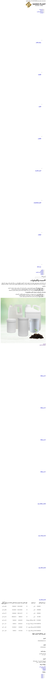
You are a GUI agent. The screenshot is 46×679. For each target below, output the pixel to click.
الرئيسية (41, 10)
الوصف (44, 343)
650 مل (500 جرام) (42, 567)
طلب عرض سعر (42, 666)
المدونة (42, 274)
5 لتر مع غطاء (43, 375)
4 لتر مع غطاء (43, 439)
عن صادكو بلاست (40, 11)
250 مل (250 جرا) (42, 599)
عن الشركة (43, 667)
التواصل (41, 273)
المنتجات (41, 12)
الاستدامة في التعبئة (39, 272)
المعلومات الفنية (42, 344)
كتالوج (42, 270)
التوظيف (41, 271)
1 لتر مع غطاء (43, 471)
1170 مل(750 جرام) (42, 535)
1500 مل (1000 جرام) (42, 503)
